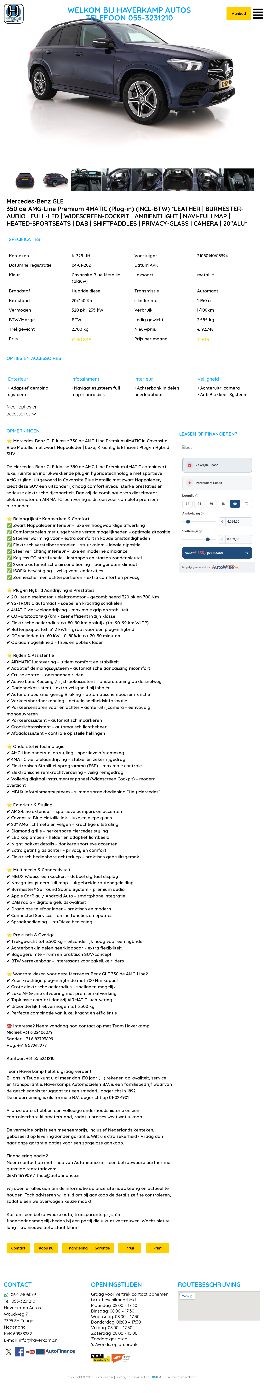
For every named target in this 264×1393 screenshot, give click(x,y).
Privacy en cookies (129, 1377)
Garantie (102, 1248)
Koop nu (46, 1248)
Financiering (77, 1248)
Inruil (129, 1248)
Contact (18, 1248)
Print (157, 1248)
